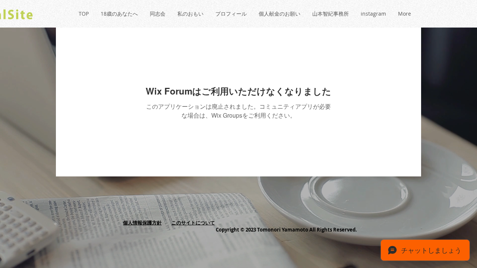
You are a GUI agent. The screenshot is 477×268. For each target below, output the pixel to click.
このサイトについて (193, 222)
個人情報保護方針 (142, 222)
